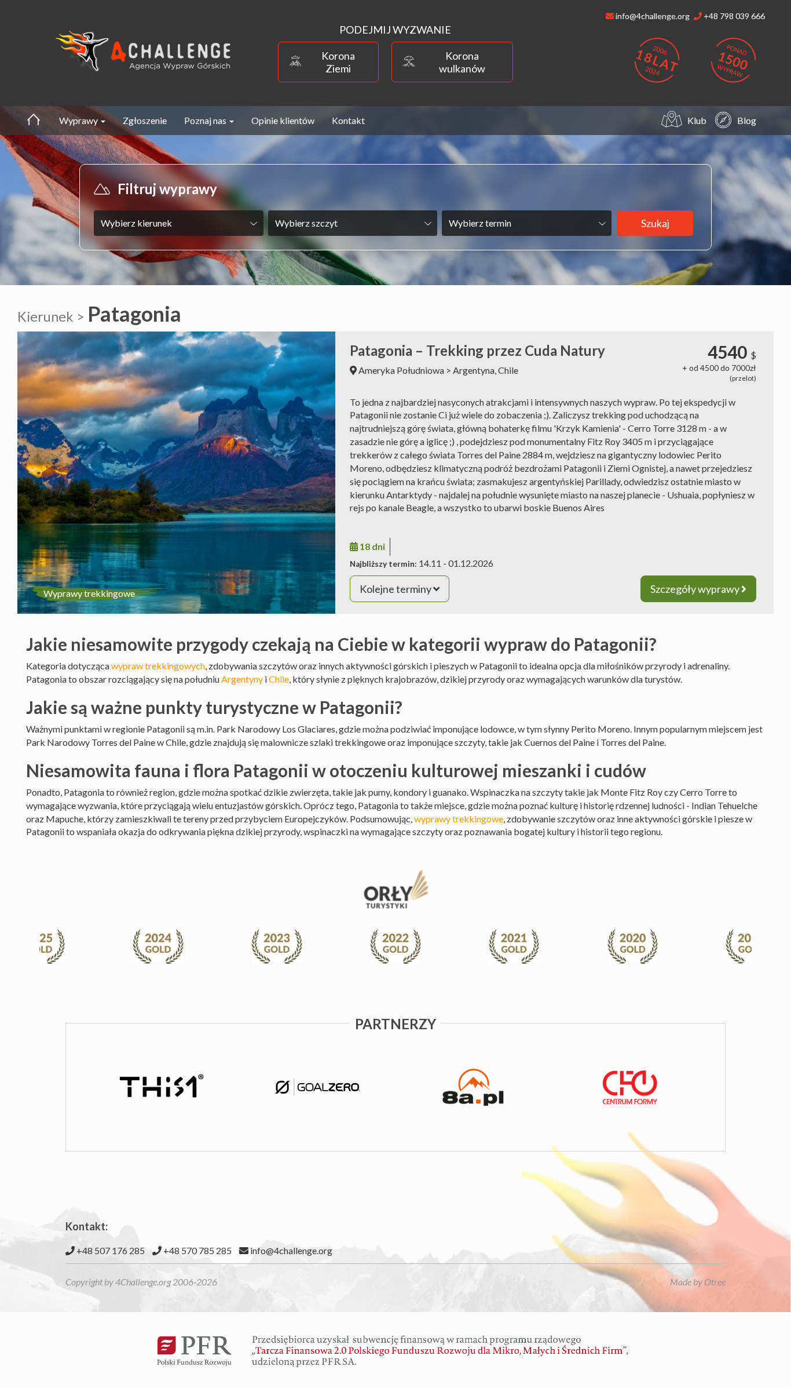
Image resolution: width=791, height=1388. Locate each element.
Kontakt (348, 120)
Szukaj (655, 223)
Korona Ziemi (338, 62)
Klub (696, 120)
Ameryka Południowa (401, 370)
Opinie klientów (282, 120)
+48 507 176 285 (110, 1250)
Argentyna (474, 370)
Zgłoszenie (145, 120)
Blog (746, 120)
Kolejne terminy (396, 588)
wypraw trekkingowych (158, 665)
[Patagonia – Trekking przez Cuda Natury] (176, 472)
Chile (508, 370)
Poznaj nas (206, 120)
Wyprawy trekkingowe (89, 593)
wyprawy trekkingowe (458, 818)
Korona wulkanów (462, 62)
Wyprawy (79, 120)
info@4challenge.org (290, 1250)
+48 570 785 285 (197, 1250)
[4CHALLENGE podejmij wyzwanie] (143, 50)
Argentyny (242, 678)
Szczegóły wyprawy (695, 588)
